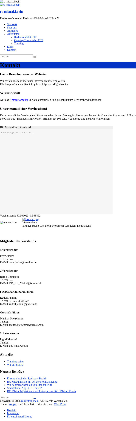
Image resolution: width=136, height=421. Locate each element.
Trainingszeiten (15, 361)
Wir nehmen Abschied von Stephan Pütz (29, 384)
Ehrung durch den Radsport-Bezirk (26, 378)
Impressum (13, 413)
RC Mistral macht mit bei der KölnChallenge (32, 381)
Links (10, 46)
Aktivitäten (13, 33)
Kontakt (11, 49)
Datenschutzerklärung (19, 416)
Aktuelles (12, 30)
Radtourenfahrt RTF (25, 37)
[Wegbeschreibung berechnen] (30, 219)
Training (19, 43)
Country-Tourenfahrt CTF (28, 40)
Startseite (12, 24)
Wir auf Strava (15, 364)
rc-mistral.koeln (11, 11)
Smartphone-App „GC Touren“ (24, 388)
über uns (12, 27)
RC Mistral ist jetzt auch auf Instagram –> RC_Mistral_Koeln (41, 391)
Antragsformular (19, 99)
